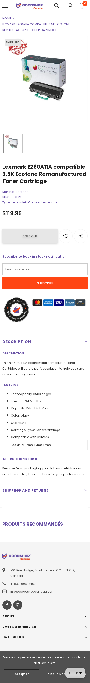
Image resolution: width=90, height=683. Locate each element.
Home (6, 18)
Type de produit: (14, 202)
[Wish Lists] (66, 236)
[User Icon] (70, 5)
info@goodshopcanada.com (32, 591)
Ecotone (22, 192)
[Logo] (30, 6)
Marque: (8, 192)
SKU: (5, 197)
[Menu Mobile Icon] (5, 6)
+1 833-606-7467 (23, 584)
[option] (45, 79)
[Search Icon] (56, 5)
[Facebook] (7, 605)
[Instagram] (17, 605)
